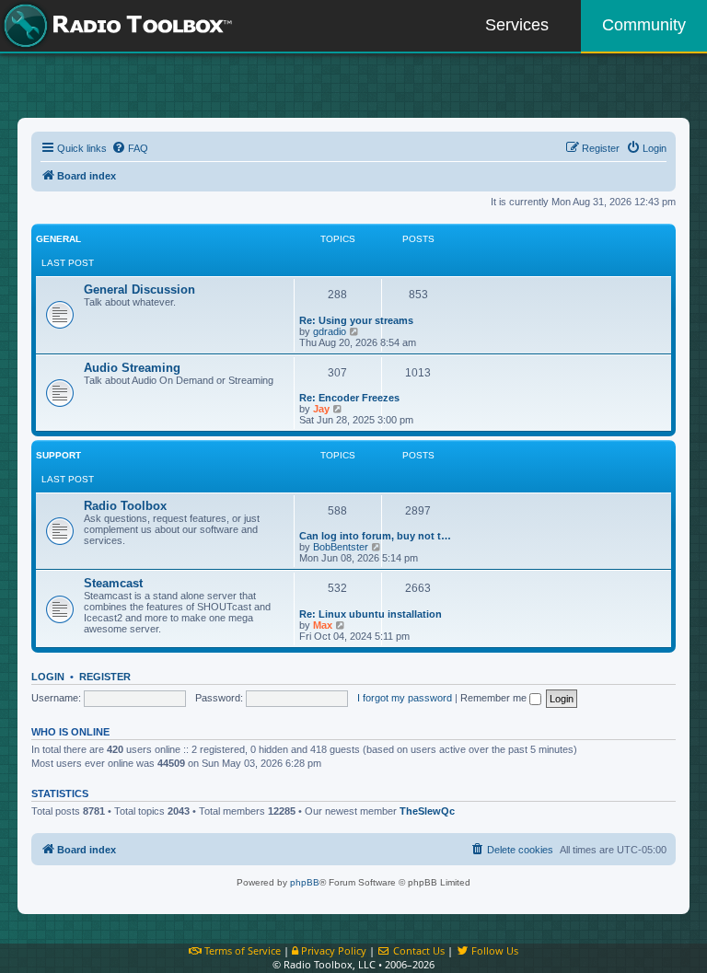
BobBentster (340, 546)
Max (322, 625)
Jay (321, 408)
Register (105, 676)
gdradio (329, 331)
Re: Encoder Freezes (349, 397)
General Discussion (139, 289)
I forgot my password (404, 697)
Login (47, 676)
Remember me (494, 697)
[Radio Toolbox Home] (115, 26)
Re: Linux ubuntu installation (370, 614)
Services (517, 25)
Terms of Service (241, 950)
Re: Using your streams (356, 320)
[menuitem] (129, 148)
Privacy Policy (332, 950)
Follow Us (493, 950)
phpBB (304, 882)
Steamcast (113, 583)
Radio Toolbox (125, 506)
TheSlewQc (427, 811)
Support (58, 455)
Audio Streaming (132, 368)
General (58, 239)
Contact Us (417, 950)
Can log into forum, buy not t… (375, 535)
